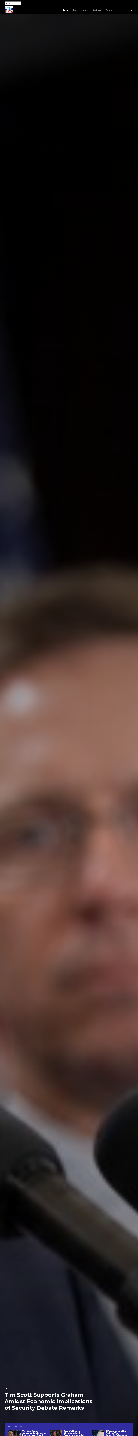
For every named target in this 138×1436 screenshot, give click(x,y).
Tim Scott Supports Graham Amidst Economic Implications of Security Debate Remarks (48, 1401)
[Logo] (9, 9)
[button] (130, 10)
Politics (8, 1388)
